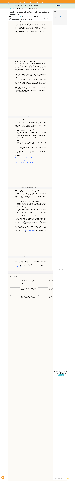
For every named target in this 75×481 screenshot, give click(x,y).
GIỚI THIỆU (17, 5)
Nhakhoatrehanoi (19, 266)
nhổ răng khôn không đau (29, 230)
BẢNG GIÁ (36, 5)
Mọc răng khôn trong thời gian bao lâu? (24, 160)
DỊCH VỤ (22, 5)
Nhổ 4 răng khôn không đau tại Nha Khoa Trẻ (30, 256)
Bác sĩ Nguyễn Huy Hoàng (16, 16)
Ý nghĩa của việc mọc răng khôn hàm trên (24, 162)
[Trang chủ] (8, 8)
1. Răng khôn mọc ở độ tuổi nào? (59, 13)
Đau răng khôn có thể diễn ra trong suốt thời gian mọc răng (30, 116)
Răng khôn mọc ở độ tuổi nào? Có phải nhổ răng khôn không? (30, 57)
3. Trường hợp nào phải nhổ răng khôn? (59, 17)
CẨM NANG (31, 5)
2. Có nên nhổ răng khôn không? (59, 15)
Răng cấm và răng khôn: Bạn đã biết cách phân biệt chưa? (28, 157)
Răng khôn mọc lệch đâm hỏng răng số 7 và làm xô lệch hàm (30, 187)
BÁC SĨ (26, 5)
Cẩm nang (12, 8)
